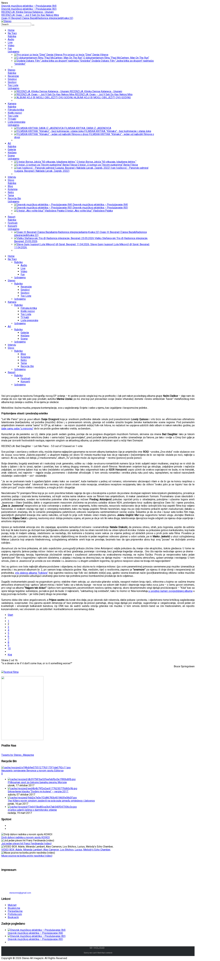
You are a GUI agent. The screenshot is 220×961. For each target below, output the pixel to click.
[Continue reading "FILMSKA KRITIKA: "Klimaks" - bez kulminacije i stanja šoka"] (49, 131)
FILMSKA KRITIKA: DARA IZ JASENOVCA (87, 128)
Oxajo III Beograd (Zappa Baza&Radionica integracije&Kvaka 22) (37, 18)
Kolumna (25, 357)
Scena (24, 338)
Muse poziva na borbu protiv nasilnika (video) (26, 855)
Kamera (12, 302)
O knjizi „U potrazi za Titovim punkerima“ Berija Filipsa (108, 164)
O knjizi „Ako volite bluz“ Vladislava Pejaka (89, 210)
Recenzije (26, 286)
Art (9, 326)
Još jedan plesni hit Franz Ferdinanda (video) (26, 843)
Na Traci (12, 259)
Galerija (25, 332)
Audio (24, 265)
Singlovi (25, 289)
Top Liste (26, 295)
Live (23, 268)
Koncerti (25, 381)
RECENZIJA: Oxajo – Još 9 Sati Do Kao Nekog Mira (30, 15)
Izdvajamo (20, 277)
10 (9, 648)
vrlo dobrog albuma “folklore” (31, 572)
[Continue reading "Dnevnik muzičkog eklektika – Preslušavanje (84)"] (43, 204)
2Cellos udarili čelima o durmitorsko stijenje (32, 809)
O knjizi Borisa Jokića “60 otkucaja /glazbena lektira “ (106, 161)
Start (10, 614)
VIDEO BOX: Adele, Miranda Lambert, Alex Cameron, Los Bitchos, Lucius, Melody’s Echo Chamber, (56, 849)
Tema (24, 363)
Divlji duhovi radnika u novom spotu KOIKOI (25, 837)
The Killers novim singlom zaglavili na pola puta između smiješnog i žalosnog (51, 800)
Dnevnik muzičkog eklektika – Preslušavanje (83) (29, 8)
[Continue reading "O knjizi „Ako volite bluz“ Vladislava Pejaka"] (39, 210)
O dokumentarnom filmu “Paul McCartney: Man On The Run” (116, 57)
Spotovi (25, 292)
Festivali (25, 378)
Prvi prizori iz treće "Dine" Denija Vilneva (85, 54)
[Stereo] (6, 21)
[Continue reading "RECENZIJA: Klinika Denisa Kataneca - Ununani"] (42, 91)
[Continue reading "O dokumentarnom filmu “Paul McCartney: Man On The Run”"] (48, 57)
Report (11, 372)
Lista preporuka (29, 320)
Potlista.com (15, 914)
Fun (23, 274)
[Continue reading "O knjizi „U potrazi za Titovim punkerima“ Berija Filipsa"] (46, 164)
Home (11, 256)
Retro (24, 360)
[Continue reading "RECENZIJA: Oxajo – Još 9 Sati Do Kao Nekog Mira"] (44, 94)
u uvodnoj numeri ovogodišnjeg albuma (170, 591)
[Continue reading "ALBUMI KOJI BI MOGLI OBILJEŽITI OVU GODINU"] (44, 97)
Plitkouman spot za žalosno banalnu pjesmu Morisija (37, 782)
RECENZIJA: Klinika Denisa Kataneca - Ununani (27, 12)
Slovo (11, 347)
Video (24, 271)
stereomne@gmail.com (20, 893)
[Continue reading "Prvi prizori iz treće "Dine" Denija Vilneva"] (38, 54)
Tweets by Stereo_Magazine (17, 754)
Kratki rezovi (28, 311)
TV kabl (25, 317)
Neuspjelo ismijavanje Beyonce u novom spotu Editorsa (32, 770)
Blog (23, 354)
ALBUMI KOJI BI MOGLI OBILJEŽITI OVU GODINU (102, 97)
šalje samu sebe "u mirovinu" (17, 428)
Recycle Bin (27, 366)
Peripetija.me (15, 911)
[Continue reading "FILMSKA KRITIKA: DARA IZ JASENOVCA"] (39, 128)
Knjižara (25, 335)
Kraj (10, 654)
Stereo (11, 280)
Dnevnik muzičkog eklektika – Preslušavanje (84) (29, 5)
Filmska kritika (29, 308)
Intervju (12, 344)
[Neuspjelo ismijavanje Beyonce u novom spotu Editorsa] (36, 767)
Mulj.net (12, 905)
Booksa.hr (13, 917)
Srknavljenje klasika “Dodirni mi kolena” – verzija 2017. (38, 791)
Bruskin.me (14, 908)
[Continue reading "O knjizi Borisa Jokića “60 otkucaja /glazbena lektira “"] (45, 161)
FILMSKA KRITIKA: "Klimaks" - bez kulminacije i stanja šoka (117, 131)
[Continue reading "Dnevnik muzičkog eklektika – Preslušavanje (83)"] (43, 207)
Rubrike (18, 262)
